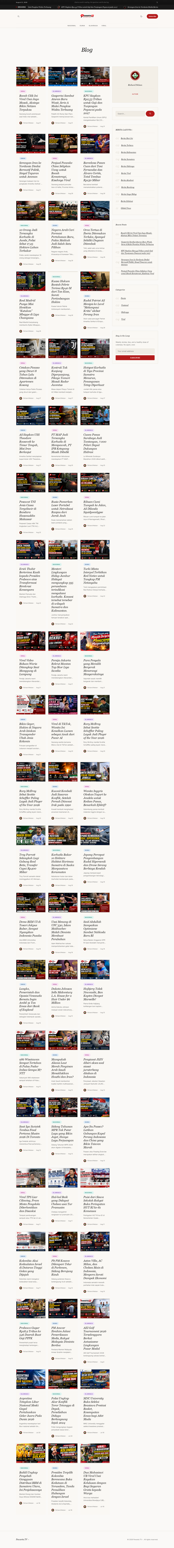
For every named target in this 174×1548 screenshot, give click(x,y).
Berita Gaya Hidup (129, 194)
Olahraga (93, 26)
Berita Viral (126, 173)
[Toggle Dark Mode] (141, 16)
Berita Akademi (127, 180)
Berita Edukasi (127, 201)
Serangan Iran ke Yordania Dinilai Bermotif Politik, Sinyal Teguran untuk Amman (136, 262)
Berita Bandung (127, 187)
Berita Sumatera (128, 159)
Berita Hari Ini (127, 138)
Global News (126, 208)
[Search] (18, 16)
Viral (104, 26)
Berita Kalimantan (128, 152)
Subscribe (152, 16)
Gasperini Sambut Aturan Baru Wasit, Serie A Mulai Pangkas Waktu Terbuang (137, 243)
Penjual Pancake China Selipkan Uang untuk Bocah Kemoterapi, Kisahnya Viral (137, 272)
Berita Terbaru (127, 145)
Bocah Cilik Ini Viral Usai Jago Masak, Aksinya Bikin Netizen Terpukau (136, 234)
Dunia (82, 26)
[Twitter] (157, 2)
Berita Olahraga (127, 166)
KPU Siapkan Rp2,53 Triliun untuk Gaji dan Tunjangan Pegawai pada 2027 (137, 252)
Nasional (72, 26)
